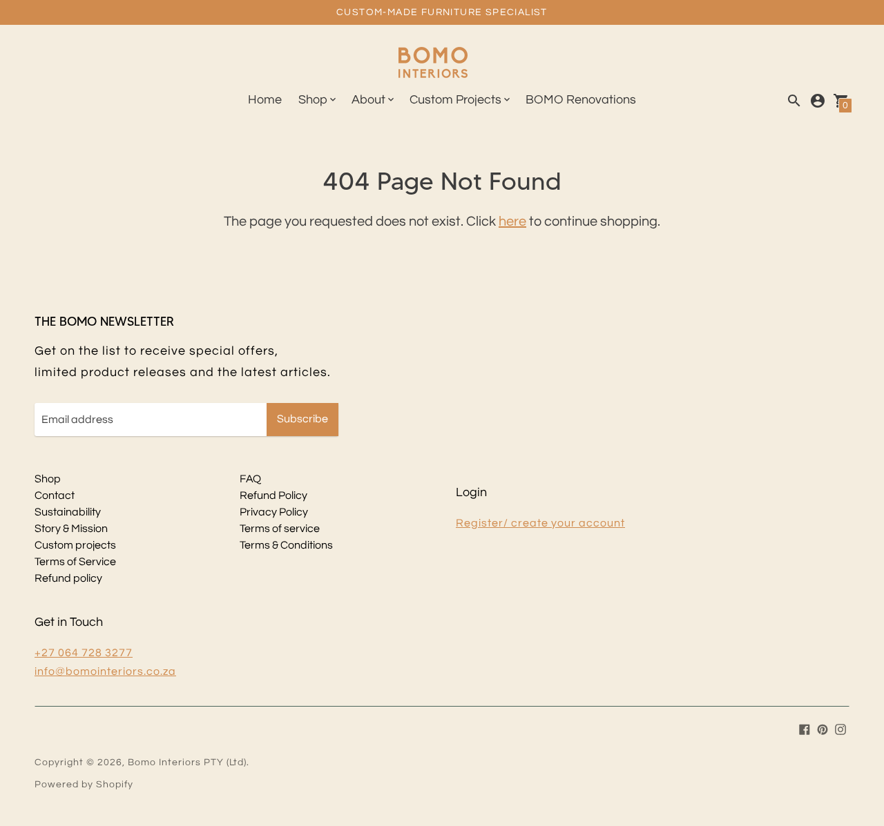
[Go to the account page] (817, 100)
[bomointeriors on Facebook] (804, 729)
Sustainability (68, 512)
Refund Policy (273, 495)
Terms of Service (75, 561)
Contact (55, 495)
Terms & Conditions (286, 545)
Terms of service (280, 528)
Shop (48, 478)
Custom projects (75, 545)
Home (265, 99)
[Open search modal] (794, 100)
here (512, 221)
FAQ (250, 478)
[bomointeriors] (433, 64)
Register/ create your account (540, 523)
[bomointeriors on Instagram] (840, 729)
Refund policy (68, 578)
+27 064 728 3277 (84, 652)
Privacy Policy (274, 512)
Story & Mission (71, 528)
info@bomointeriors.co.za (105, 671)
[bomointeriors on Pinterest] (822, 729)
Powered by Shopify (84, 784)
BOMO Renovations (581, 99)
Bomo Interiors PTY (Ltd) (187, 762)
